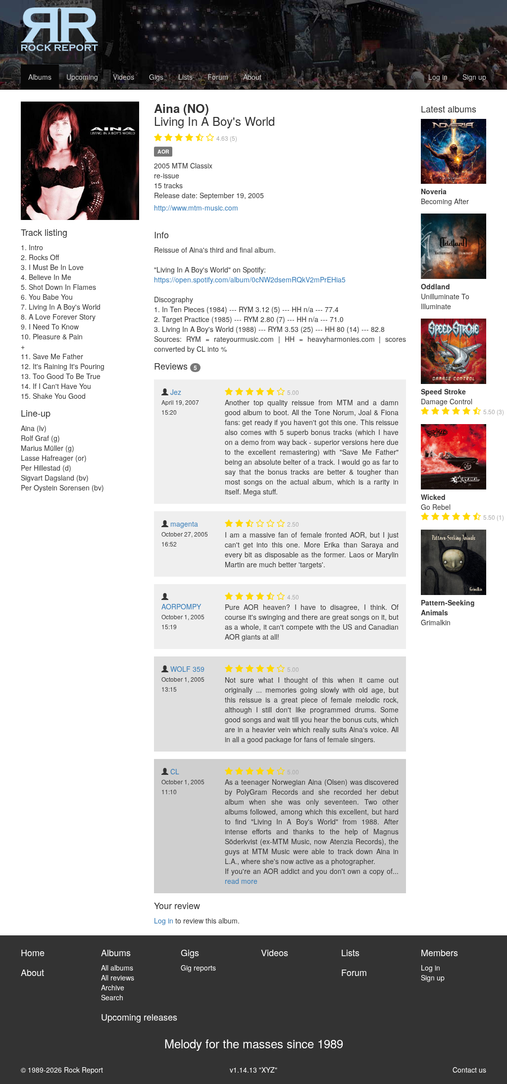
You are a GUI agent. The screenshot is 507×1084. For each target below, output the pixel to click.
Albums (39, 77)
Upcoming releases (139, 1016)
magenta (184, 524)
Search (112, 997)
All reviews (117, 977)
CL (174, 771)
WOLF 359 (187, 669)
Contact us (469, 1070)
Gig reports (198, 968)
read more (241, 881)
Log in (438, 77)
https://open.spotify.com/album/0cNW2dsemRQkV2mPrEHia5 (250, 279)
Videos (123, 77)
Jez (175, 392)
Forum (217, 77)
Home (33, 952)
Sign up (474, 77)
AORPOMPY (181, 606)
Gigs (156, 77)
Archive (112, 987)
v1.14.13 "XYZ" (253, 1070)
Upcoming (82, 77)
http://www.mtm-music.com (196, 208)
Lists (185, 77)
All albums (117, 968)
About (252, 77)
